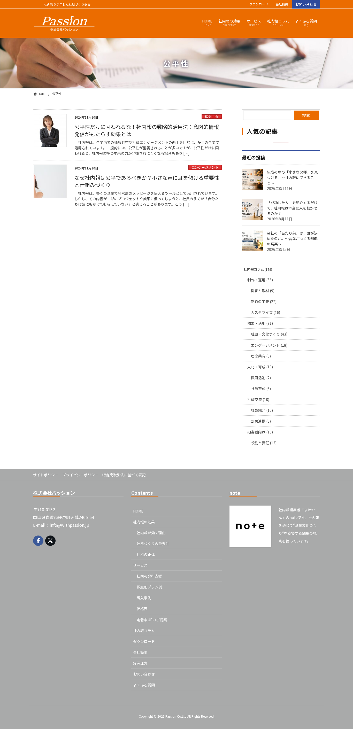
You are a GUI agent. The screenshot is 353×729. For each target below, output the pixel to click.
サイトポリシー (45, 474)
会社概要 (282, 4)
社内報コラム (144, 630)
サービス (140, 565)
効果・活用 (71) (260, 323)
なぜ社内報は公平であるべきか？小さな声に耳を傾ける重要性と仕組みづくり (146, 181)
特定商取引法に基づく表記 (124, 474)
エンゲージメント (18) (269, 345)
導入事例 (144, 597)
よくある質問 (144, 684)
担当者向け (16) (260, 432)
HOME (138, 511)
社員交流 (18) (258, 399)
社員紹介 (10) (262, 410)
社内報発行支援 (149, 576)
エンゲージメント (204, 167)
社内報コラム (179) (258, 269)
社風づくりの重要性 (153, 543)
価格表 (142, 608)
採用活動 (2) (261, 377)
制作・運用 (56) (260, 279)
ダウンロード (258, 4)
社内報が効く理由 (151, 532)
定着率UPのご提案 (152, 619)
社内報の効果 (144, 521)
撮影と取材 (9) (262, 290)
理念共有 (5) (261, 356)
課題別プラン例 (149, 587)
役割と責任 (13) (264, 442)
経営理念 (140, 663)
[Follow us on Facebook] (38, 541)
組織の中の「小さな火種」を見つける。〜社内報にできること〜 (292, 177)
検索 (306, 115)
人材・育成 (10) (260, 366)
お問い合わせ (306, 4)
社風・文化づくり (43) (269, 334)
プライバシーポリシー (80, 474)
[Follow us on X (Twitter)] (50, 541)
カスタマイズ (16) (265, 312)
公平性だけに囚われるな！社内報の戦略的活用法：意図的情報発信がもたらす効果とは (146, 130)
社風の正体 (146, 554)
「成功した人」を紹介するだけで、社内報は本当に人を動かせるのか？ (292, 208)
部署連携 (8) (261, 421)
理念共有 (211, 116)
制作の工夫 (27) (264, 301)
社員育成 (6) (261, 388)
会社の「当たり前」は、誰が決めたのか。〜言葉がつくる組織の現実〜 (292, 238)
